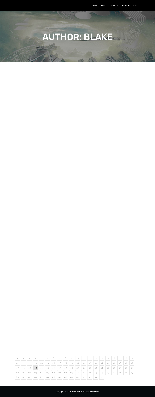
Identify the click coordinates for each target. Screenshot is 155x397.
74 (102, 372)
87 (59, 377)
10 (78, 358)
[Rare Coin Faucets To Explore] (73, 301)
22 (29, 363)
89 (71, 377)
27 (60, 363)
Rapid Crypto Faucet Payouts (112, 186)
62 (29, 372)
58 (126, 368)
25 (48, 363)
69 (71, 372)
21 (24, 363)
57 (120, 368)
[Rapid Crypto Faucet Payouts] (112, 163)
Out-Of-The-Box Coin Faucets (73, 186)
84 (41, 377)
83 (35, 377)
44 (41, 368)
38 (126, 363)
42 (29, 368)
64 (41, 372)
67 (59, 372)
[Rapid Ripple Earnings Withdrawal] (34, 301)
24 (41, 363)
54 (102, 368)
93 (96, 377)
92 (90, 377)
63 (35, 372)
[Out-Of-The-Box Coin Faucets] (73, 163)
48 (65, 368)
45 (47, 368)
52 (90, 368)
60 (17, 372)
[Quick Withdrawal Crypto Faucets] (73, 230)
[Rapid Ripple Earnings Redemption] (112, 230)
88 (65, 377)
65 (47, 372)
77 (120, 372)
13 (96, 358)
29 (71, 363)
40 (17, 368)
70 (77, 372)
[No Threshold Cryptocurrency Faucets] (112, 93)
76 (114, 372)
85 (47, 377)
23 (35, 363)
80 (17, 377)
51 (84, 368)
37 (120, 363)
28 (65, 363)
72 (90, 372)
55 (108, 368)
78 (126, 372)
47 (59, 368)
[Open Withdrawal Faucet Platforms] (34, 93)
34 (102, 363)
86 (53, 377)
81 (23, 377)
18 (126, 358)
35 (108, 363)
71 (84, 372)
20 (17, 363)
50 (77, 368)
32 (90, 363)
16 (114, 358)
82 (29, 377)
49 (71, 368)
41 (23, 368)
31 (84, 363)
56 (114, 368)
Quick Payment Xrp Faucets (33, 253)
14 (102, 358)
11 (84, 358)
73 (96, 372)
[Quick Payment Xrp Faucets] (34, 230)
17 (120, 358)
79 (132, 372)
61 (23, 372)
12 (90, 358)
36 (114, 363)
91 (84, 377)
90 (77, 377)
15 (108, 358)
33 (96, 363)
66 (53, 372)
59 (132, 368)
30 (77, 363)
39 (132, 363)
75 (108, 372)
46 (53, 368)
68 (65, 372)
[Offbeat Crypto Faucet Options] (73, 93)
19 (132, 358)
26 (53, 363)
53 (96, 368)
